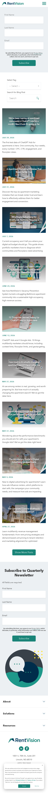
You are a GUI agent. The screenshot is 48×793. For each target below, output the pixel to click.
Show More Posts (24, 552)
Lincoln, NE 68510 (24, 759)
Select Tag (11, 80)
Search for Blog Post (16, 92)
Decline (37, 786)
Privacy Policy (20, 780)
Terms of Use (31, 780)
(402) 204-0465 (24, 763)
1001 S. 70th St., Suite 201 (24, 756)
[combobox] (24, 86)
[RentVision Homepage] (13, 3)
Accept (24, 786)
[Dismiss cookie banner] (42, 766)
